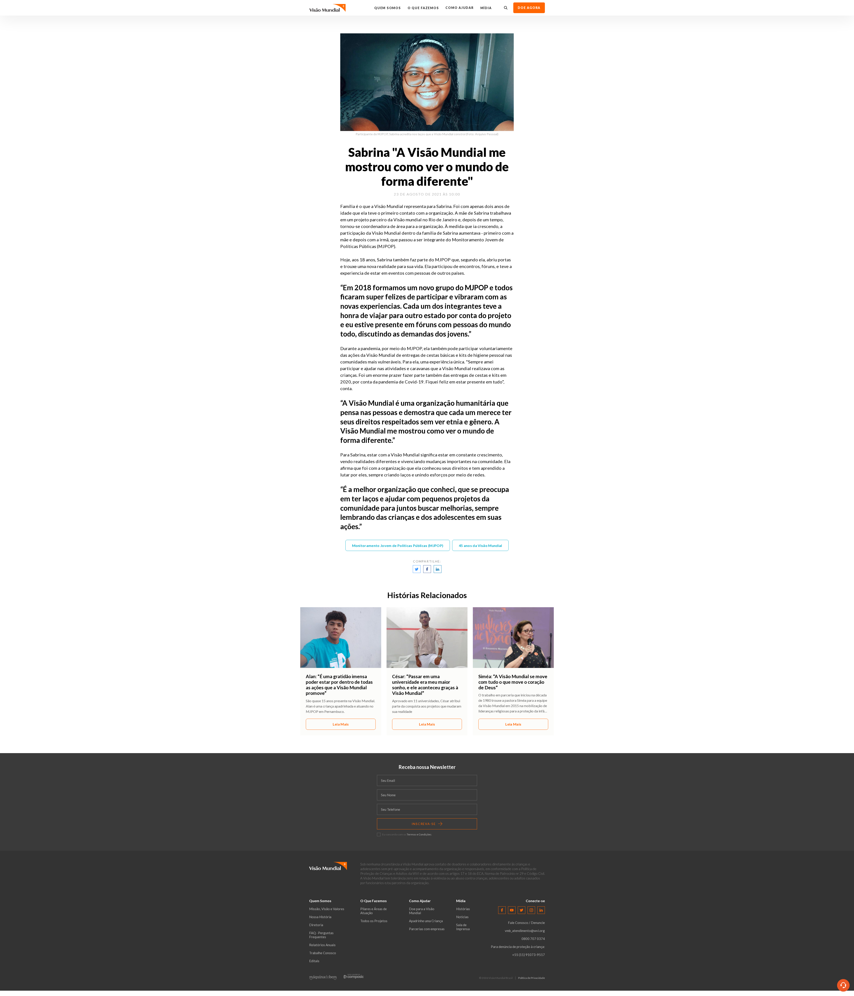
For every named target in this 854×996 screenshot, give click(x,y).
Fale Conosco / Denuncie (526, 923)
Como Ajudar (459, 8)
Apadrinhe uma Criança (426, 921)
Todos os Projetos (373, 921)
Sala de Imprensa (463, 927)
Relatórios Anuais (322, 945)
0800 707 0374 (533, 939)
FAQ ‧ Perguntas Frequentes (321, 935)
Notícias (462, 917)
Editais (314, 961)
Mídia (486, 8)
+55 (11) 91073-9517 (528, 955)
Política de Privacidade (531, 978)
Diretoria (316, 925)
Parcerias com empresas (427, 929)
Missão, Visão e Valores (326, 909)
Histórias (463, 909)
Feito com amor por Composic (354, 976)
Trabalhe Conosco (322, 953)
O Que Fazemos (423, 8)
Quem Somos (387, 8)
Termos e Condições (419, 834)
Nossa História (320, 917)
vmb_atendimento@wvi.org (525, 931)
